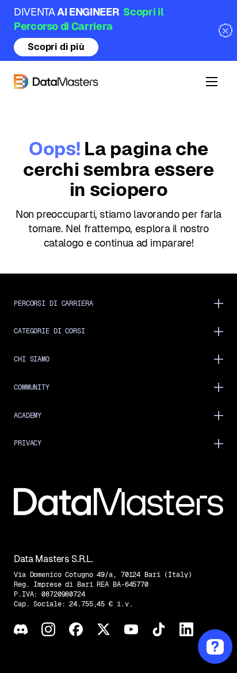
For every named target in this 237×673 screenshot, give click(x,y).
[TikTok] (159, 629)
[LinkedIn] (186, 629)
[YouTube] (131, 629)
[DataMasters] (103, 81)
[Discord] (21, 629)
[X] (103, 629)
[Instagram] (48, 629)
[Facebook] (76, 629)
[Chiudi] (225, 30)
